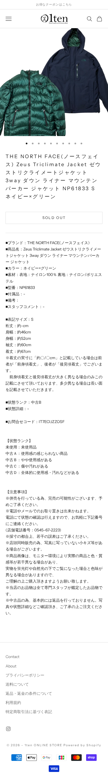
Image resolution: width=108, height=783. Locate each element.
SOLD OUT (54, 217)
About (11, 666)
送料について (17, 684)
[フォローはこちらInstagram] (8, 729)
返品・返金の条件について (29, 693)
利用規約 (13, 702)
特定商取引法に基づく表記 (29, 711)
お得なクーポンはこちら (54, 4)
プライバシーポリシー (25, 675)
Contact (12, 656)
